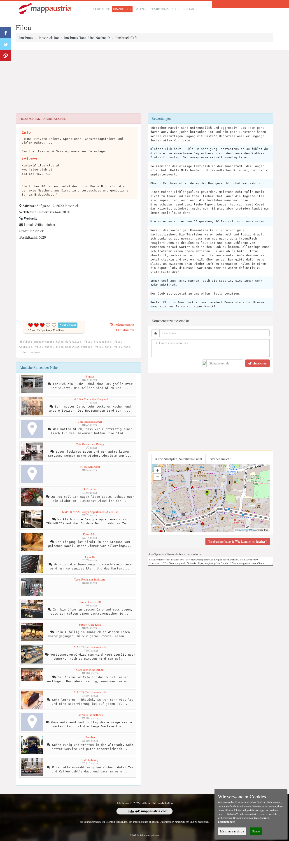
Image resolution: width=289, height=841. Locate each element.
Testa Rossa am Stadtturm (89, 579)
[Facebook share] (5, 32)
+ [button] (157, 470)
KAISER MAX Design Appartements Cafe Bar (90, 512)
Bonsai (90, 376)
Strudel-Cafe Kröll (90, 624)
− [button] (157, 477)
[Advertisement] (144, 82)
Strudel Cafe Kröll (90, 602)
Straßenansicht (220, 458)
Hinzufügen (122, 9)
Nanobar (90, 737)
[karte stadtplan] (45, 8)
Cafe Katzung (90, 760)
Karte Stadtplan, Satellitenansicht (178, 458)
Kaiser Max (90, 534)
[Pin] (5, 55)
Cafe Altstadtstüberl (90, 421)
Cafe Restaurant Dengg (90, 444)
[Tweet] (5, 44)
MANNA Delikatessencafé (90, 647)
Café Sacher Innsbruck (90, 670)
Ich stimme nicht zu (232, 831)
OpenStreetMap (246, 530)
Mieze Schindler (90, 467)
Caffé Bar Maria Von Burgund (90, 399)
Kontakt (189, 9)
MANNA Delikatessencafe (90, 692)
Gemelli (90, 557)
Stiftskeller (90, 489)
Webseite (30, 218)
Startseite (101, 9)
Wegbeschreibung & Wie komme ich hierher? (237, 541)
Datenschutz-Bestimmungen (157, 9)
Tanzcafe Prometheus (90, 715)
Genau (256, 831)
